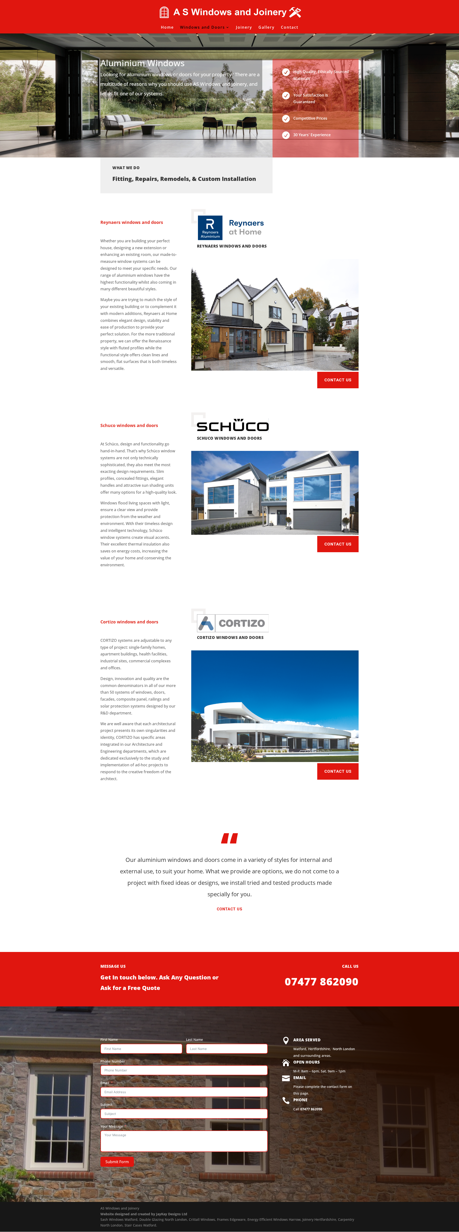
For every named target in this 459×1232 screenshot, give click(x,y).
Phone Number (112, 1061)
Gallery (266, 28)
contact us (229, 909)
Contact (289, 28)
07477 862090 (311, 1109)
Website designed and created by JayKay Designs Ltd (143, 1214)
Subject (106, 1104)
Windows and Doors (202, 28)
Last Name (194, 1039)
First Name (109, 1039)
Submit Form (117, 1161)
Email (104, 1083)
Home (167, 28)
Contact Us (337, 380)
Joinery (244, 28)
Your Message (111, 1126)
